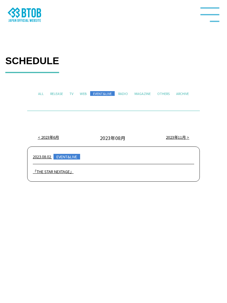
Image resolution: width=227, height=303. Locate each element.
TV (71, 93)
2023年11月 (176, 137)
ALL (41, 93)
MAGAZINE (142, 93)
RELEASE (56, 93)
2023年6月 (50, 137)
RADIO (123, 93)
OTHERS (163, 93)
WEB (83, 93)
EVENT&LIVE (102, 93)
